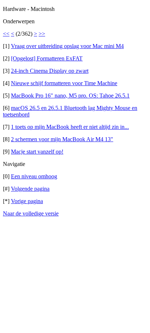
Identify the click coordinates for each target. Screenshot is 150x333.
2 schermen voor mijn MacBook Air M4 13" (62, 139)
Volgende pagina (30, 189)
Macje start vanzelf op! (37, 151)
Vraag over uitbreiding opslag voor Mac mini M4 (67, 46)
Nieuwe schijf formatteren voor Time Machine (64, 83)
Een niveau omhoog (34, 176)
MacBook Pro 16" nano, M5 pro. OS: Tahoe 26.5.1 (70, 95)
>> (42, 34)
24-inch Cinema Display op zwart (49, 71)
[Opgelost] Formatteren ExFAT (47, 58)
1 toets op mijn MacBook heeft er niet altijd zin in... (70, 127)
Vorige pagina (27, 201)
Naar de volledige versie (31, 213)
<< (6, 34)
